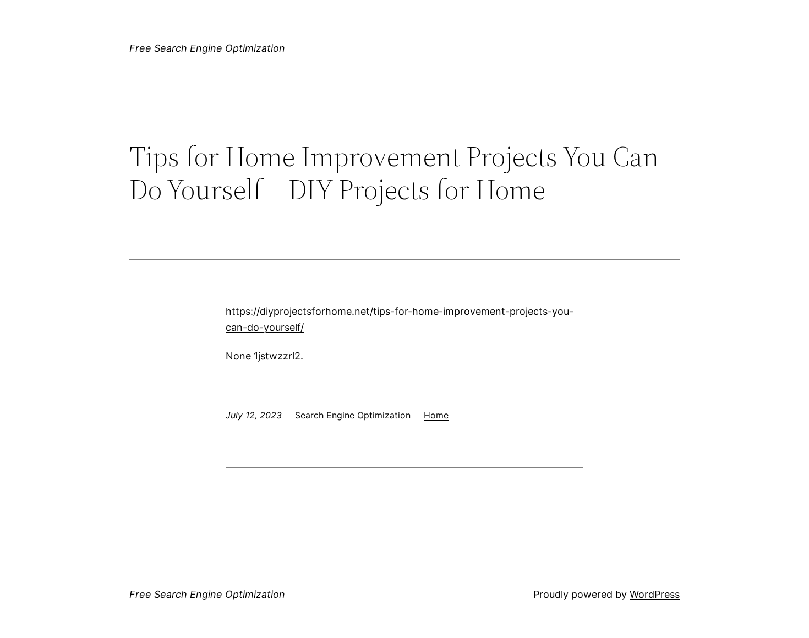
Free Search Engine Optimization (207, 48)
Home (436, 415)
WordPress (655, 594)
